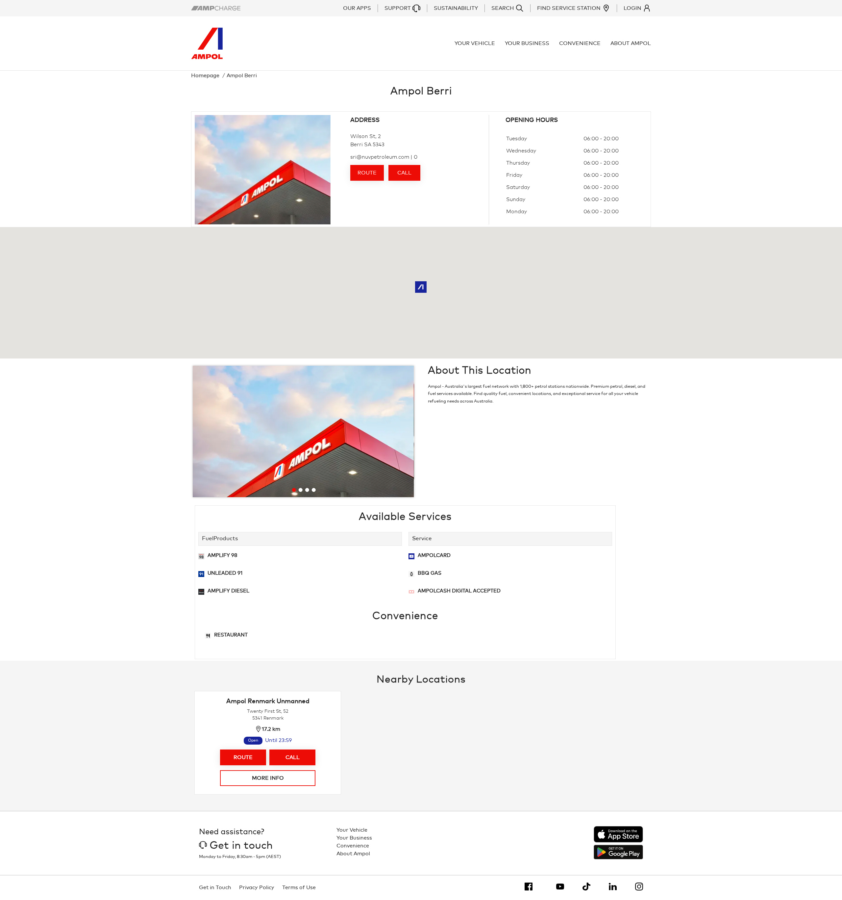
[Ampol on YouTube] (560, 886)
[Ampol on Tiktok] (586, 886)
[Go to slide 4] (313, 490)
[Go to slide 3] (307, 490)
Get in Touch (215, 887)
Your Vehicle (475, 43)
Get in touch (241, 846)
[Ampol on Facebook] (528, 886)
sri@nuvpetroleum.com (379, 157)
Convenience (580, 43)
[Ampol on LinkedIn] (613, 886)
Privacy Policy (256, 887)
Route (367, 172)
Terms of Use (299, 887)
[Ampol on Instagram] (639, 886)
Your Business (527, 43)
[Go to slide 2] (300, 490)
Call (404, 172)
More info (268, 778)
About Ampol (630, 43)
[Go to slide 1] (294, 490)
